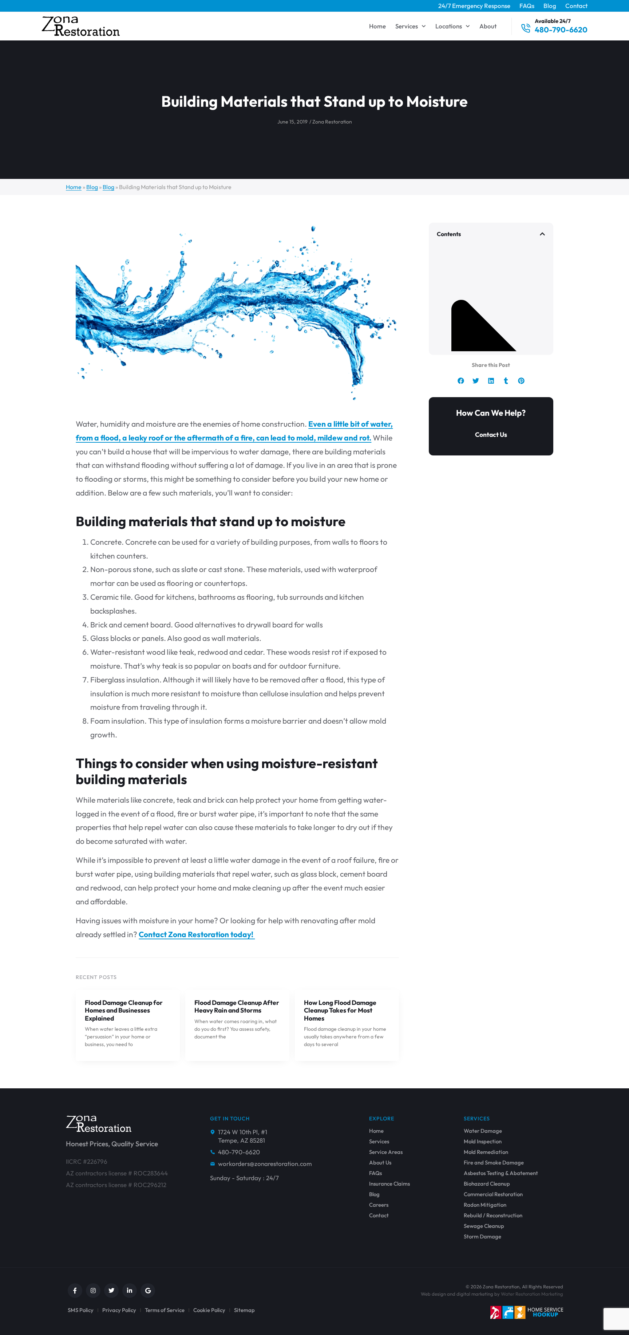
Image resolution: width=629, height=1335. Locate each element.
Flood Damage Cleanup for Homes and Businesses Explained (124, 1010)
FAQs (526, 5)
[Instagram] (93, 1290)
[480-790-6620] (525, 28)
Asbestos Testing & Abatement (501, 1173)
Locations (448, 26)
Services (406, 26)
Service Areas (386, 1152)
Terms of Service (165, 1310)
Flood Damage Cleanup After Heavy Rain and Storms (236, 1006)
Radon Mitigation (485, 1205)
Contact (576, 5)
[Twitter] (111, 1290)
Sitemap (244, 1310)
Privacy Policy (119, 1310)
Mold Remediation (486, 1152)
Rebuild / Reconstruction (493, 1215)
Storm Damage (482, 1236)
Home (377, 26)
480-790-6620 (561, 29)
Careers (378, 1205)
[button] (542, 234)
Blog (549, 5)
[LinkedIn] (129, 1290)
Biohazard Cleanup (487, 1184)
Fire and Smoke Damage (494, 1162)
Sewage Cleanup (484, 1226)
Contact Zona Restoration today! (197, 934)
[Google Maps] (148, 1290)
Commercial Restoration (493, 1194)
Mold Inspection (483, 1141)
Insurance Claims (389, 1184)
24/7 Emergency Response (474, 5)
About (488, 26)
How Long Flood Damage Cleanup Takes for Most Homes (340, 1010)
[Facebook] (75, 1290)
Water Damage (483, 1131)
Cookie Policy (209, 1310)
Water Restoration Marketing (532, 1294)
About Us (380, 1162)
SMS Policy (81, 1310)
